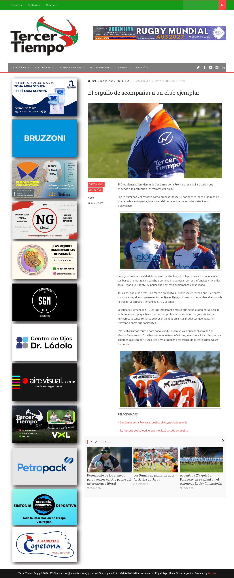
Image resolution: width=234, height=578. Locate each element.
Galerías (142, 67)
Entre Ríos (123, 80)
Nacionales (43, 67)
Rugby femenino (101, 67)
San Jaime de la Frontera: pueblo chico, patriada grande (153, 422)
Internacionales (70, 67)
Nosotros (16, 4)
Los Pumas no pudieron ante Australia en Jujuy (154, 477)
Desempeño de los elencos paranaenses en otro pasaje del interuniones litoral (109, 479)
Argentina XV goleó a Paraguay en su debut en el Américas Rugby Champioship (202, 479)
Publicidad (33, 4)
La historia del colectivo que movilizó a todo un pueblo (154, 430)
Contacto (51, 4)
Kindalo (212, 573)
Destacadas (107, 80)
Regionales (18, 67)
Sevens (123, 67)
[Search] (222, 5)
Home (94, 80)
